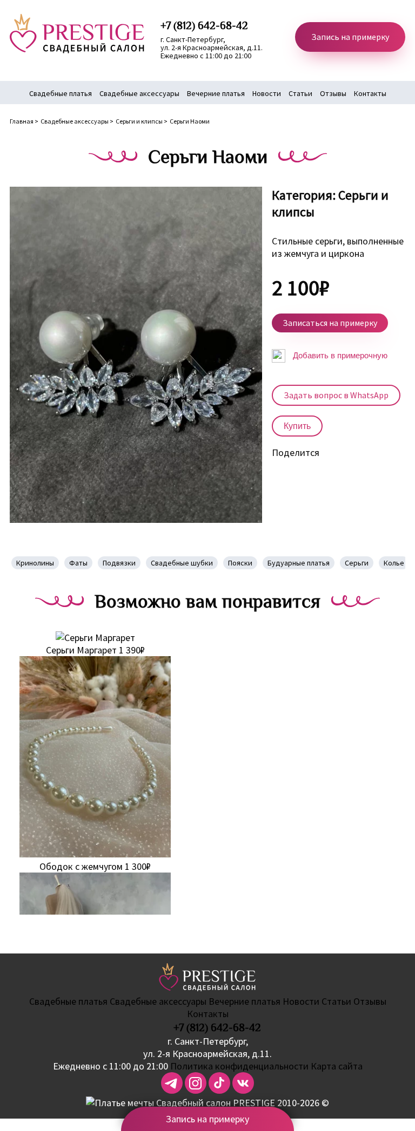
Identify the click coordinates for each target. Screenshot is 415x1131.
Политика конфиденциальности (239, 1066)
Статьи (300, 93)
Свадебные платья (60, 93)
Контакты (370, 93)
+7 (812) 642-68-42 (217, 1027)
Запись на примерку (350, 36)
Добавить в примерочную (339, 355)
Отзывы (333, 93)
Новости (266, 93)
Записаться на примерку (330, 322)
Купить (297, 426)
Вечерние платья (216, 93)
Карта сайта (337, 1066)
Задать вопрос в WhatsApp (336, 395)
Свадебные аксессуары (139, 93)
